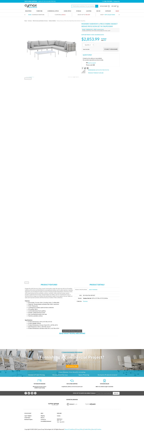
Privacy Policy (79, 429)
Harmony (85, 301)
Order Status (27, 417)
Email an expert (92, 63)
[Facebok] (25, 393)
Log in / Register (28, 415)
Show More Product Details (72, 331)
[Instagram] (35, 393)
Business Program (28, 419)
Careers (58, 415)
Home (25, 20)
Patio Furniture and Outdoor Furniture (40, 20)
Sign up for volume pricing (47, 1)
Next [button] (26, 282)
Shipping (43, 415)
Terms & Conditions (70, 429)
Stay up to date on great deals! (84, 393)
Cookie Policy (87, 429)
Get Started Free (72, 366)
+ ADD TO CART (100, 45)
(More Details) (100, 29)
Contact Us (43, 419)
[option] (51, 50)
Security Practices (96, 429)
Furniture (30, 20)
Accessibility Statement (46, 421)
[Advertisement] (88, 316)
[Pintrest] (32, 393)
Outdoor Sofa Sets (52, 20)
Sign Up (116, 393)
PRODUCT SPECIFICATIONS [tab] (81, 289)
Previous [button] (28, 78)
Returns (42, 417)
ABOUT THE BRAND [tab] (93, 289)
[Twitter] (29, 393)
